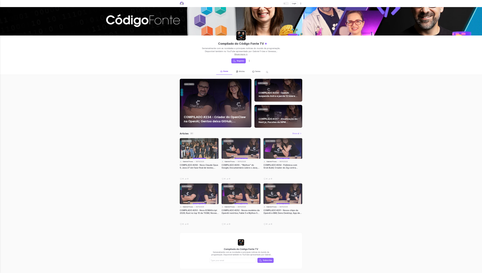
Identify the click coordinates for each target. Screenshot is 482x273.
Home (225, 71)
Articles (242, 71)
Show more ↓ (241, 54)
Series (257, 71)
